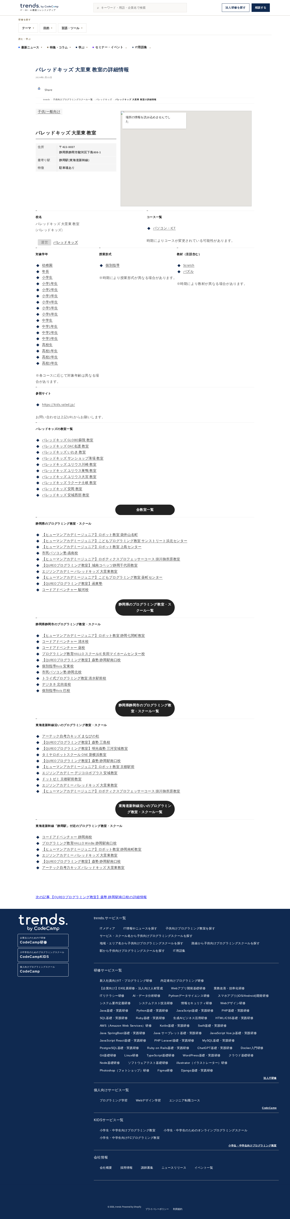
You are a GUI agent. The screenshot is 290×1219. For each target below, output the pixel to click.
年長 (45, 271)
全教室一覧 (145, 509)
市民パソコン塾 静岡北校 (62, 672)
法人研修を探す (235, 7)
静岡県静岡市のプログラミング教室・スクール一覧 (145, 708)
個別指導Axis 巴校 (56, 690)
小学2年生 (50, 289)
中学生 (47, 320)
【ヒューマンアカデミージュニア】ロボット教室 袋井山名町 (90, 534)
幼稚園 (47, 265)
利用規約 (177, 1209)
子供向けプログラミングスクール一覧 (73, 99)
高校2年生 (50, 357)
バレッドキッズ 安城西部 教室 (65, 495)
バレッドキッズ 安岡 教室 (62, 489)
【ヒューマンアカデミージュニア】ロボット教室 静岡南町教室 (91, 849)
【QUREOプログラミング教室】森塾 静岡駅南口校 (81, 660)
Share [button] (48, 90)
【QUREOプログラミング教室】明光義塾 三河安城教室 (85, 748)
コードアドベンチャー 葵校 (63, 647)
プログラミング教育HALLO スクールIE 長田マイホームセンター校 (93, 654)
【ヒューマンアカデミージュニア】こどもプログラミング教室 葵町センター (102, 577)
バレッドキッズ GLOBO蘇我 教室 (67, 440)
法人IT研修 (270, 1078)
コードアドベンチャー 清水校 (65, 641)
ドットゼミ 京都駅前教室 (62, 779)
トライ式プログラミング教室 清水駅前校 (74, 678)
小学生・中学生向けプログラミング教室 (252, 1145)
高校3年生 (50, 363)
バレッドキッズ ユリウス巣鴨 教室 (69, 470)
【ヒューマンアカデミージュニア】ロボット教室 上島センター (91, 547)
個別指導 (113, 265)
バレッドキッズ (104, 99)
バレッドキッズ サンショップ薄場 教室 (72, 458)
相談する (260, 7)
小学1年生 (50, 283)
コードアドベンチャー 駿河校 (65, 589)
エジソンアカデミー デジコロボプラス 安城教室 (80, 773)
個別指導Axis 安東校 (58, 666)
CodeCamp (269, 1107)
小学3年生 (50, 296)
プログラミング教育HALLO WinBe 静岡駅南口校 (79, 843)
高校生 (47, 344)
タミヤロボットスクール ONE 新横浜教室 (74, 754)
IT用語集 (143, 47)
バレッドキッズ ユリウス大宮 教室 (69, 476)
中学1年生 (50, 326)
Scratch (188, 265)
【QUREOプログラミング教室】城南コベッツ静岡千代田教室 (90, 565)
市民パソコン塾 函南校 (60, 553)
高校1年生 (50, 351)
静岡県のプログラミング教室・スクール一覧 (145, 607)
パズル (188, 271)
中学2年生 (50, 332)
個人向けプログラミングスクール (37, 969)
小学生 (47, 277)
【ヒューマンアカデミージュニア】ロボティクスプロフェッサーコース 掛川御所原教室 (111, 559)
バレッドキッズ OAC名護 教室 (65, 446)
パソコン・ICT (164, 228)
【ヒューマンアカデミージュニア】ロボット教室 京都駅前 (88, 766)
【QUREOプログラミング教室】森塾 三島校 (76, 742)
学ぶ (83, 47)
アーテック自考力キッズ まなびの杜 (70, 736)
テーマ (28, 28)
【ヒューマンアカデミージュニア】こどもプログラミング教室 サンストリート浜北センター (114, 541)
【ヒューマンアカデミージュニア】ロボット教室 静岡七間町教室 (93, 635)
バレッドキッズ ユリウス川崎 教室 (69, 464)
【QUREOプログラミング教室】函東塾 (72, 583)
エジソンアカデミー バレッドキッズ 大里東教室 (80, 571)
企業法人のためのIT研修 (33, 940)
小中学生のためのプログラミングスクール (42, 955)
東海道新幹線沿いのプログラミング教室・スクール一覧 (145, 809)
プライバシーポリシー (157, 1209)
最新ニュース (31, 47)
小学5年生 (50, 308)
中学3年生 (50, 338)
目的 (48, 28)
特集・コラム (60, 47)
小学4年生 (50, 302)
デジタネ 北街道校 (56, 684)
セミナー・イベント (111, 47)
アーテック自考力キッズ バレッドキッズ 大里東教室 (83, 867)
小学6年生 (50, 314)
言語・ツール (72, 28)
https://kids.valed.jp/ (58, 404)
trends (46, 99)
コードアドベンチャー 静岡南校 (67, 837)
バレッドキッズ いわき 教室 (64, 452)
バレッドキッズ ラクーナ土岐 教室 (69, 482)
